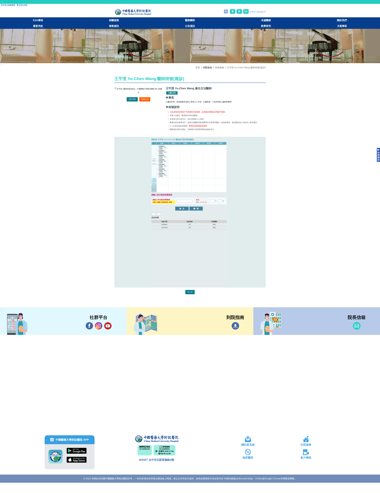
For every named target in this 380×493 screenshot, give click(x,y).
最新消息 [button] (38, 26)
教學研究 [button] (266, 26)
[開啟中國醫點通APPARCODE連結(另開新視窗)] (55, 457)
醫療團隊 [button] (190, 20)
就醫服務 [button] (114, 20)
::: (2, 2)
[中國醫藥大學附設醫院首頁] (132, 12)
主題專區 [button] (342, 26)
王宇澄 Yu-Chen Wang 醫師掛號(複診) (246, 67)
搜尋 (226, 11)
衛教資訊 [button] (114, 26)
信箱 (356, 326)
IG (98, 326)
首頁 (197, 67)
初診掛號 (132, 99)
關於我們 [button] (342, 20)
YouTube (108, 326)
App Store (77, 461)
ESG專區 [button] (38, 20)
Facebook (89, 326)
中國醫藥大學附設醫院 (156, 438)
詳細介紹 (144, 99)
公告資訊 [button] (190, 26)
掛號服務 (219, 67)
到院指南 (235, 326)
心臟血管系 (172, 93)
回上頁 (190, 292)
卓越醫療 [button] (266, 20)
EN (245, 11)
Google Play (77, 452)
